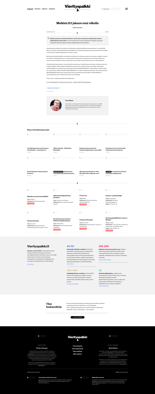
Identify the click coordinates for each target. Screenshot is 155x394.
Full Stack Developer (33, 221)
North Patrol (110, 352)
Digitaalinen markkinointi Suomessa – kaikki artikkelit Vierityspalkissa (71, 82)
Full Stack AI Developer (86, 220)
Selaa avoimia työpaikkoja (72, 283)
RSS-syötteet (77, 354)
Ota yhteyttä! (41, 365)
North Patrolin (31, 354)
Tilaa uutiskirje (77, 317)
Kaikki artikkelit (70, 263)
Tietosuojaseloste (77, 349)
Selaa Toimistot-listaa (104, 285)
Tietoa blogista (77, 346)
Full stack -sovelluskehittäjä (114, 195)
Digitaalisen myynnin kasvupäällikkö (37, 196)
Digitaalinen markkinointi (53, 88)
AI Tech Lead (83, 195)
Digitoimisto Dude (42, 379)
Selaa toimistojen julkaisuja (105, 259)
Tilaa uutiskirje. (30, 264)
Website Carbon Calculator (101, 382)
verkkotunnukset (50, 91)
